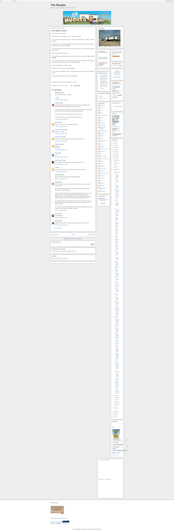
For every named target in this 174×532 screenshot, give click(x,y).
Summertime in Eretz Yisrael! (117, 247)
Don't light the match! (117, 325)
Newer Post (55, 234)
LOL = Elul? (116, 201)
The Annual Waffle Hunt (117, 175)
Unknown (102, 178)
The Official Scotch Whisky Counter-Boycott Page (64, 251)
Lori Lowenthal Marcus (103, 141)
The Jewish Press (104, 75)
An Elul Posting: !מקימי (117, 191)
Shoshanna (102, 166)
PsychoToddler (103, 156)
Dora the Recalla (117, 379)
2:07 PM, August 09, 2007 (61, 179)
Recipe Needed (117, 223)
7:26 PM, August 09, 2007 (61, 217)
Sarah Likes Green (59, 129)
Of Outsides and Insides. (117, 186)
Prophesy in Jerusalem (117, 278)
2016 (115, 142)
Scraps (57, 213)
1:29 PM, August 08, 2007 (61, 126)
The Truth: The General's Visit (117, 289)
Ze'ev (101, 180)
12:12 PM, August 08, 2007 (61, 119)
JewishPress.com (102, 459)
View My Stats (54, 523)
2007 (115, 158)
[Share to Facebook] (78, 85)
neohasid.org (119, 77)
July (116, 395)
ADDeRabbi (102, 105)
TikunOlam (102, 175)
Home (73, 234)
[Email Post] (71, 85)
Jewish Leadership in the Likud (117, 304)
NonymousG (102, 151)
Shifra (101, 163)
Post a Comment (57, 228)
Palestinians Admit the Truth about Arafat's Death (117, 347)
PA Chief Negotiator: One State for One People (116, 87)
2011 (115, 151)
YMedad (57, 182)
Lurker (101, 144)
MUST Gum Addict (104, 148)
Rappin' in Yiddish (117, 285)
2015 (115, 143)
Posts (101, 96)
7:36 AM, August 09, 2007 (61, 171)
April (116, 401)
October (116, 166)
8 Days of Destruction (117, 258)
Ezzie (101, 120)
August (116, 172)
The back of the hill (104, 173)
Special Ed (102, 170)
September (117, 169)
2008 (115, 156)
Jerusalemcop (103, 130)
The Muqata (58, 5)
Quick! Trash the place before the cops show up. (116, 230)
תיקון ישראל (102, 183)
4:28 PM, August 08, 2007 (61, 133)
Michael (57, 122)
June (116, 397)
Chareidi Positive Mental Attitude (117, 383)
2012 (115, 149)
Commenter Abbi (103, 115)
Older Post (91, 234)
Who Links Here (115, 455)
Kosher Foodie (59, 136)
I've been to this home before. (117, 330)
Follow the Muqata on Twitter (117, 66)
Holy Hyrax (58, 144)
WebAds (105, 58)
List (113, 451)
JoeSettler (57, 103)
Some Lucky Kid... (116, 294)
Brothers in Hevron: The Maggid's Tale (117, 319)
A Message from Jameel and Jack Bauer (117, 212)
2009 (115, 155)
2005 (115, 413)
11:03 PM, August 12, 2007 (61, 225)
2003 (115, 415)
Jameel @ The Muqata (103, 128)
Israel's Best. (116, 237)
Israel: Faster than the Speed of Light (117, 272)
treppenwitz (102, 191)
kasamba (102, 185)
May (116, 399)
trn (55, 167)
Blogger (99, 529)
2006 (115, 411)
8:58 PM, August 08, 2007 (61, 141)
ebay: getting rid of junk (117, 219)
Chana (56, 153)
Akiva (101, 110)
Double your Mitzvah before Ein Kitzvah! (117, 264)
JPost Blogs (103, 203)
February (117, 404)
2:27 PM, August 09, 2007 (61, 210)
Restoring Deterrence (104, 199)
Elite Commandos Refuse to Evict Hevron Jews (117, 365)
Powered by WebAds (103, 52)
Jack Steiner (102, 125)
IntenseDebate (115, 97)
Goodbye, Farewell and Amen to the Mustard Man (117, 311)
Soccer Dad (102, 168)
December (117, 160)
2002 (115, 416)
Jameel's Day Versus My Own (117, 241)
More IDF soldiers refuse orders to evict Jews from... (117, 357)
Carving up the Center (117, 298)
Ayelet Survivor (59, 160)
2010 (115, 153)
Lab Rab (102, 135)
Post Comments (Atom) (76, 238)
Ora (101, 153)
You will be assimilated (117, 181)
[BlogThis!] (75, 85)
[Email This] (74, 85)
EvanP (101, 117)
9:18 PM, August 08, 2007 (61, 149)
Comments (102, 98)
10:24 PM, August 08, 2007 (61, 157)
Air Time (102, 108)
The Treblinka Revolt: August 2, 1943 (117, 373)
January (116, 407)
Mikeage (57, 220)
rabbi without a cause (103, 188)
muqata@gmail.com (116, 126)
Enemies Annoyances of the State (117, 196)
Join (113, 453)
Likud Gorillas (117, 282)
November (117, 163)
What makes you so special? (117, 253)
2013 (115, 147)
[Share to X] (76, 85)
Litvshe (101, 138)
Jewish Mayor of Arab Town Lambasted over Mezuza (117, 337)
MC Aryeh (102, 146)
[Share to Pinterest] (79, 85)
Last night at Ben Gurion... (117, 205)
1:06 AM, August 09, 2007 (61, 164)
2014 (115, 145)
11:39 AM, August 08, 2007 (61, 99)
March (116, 403)
